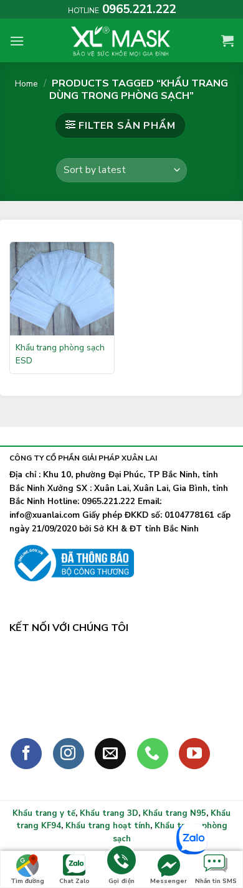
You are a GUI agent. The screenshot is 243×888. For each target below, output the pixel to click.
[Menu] (16, 41)
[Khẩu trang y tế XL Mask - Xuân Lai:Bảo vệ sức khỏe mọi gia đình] (121, 40)
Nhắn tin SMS (216, 881)
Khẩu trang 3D (109, 813)
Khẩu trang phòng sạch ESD (60, 354)
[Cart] (227, 40)
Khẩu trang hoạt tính (107, 825)
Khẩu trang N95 (174, 813)
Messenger (168, 881)
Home (26, 84)
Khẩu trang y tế (43, 813)
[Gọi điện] (121, 862)
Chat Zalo (74, 881)
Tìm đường (27, 881)
